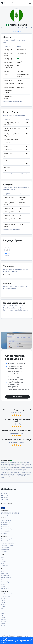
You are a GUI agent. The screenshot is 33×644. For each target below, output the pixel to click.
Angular (3, 604)
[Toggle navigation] (29, 2)
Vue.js (2, 611)
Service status (5, 588)
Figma (2, 615)
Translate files (5, 541)
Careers (3, 586)
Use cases (4, 551)
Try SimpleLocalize (22, 641)
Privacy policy (5, 575)
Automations (4, 524)
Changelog (4, 533)
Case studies (4, 565)
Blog (2, 557)
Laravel (3, 602)
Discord (5, 497)
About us (3, 571)
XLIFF (2, 613)
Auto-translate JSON (6, 539)
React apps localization (7, 543)
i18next (3, 617)
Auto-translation (5, 522)
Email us (5, 499)
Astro (2, 609)
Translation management (8, 545)
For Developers (5, 547)
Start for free (17, 397)
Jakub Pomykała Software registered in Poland (19, 635)
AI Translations (5, 527)
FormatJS (3, 619)
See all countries (16, 31)
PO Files (3, 600)
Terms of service (5, 580)
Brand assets (4, 573)
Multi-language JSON (7, 594)
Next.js (3, 606)
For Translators (5, 549)
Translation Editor (6, 520)
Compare (3, 561)
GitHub (5, 493)
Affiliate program (6, 577)
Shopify (3, 626)
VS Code (3, 621)
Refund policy (5, 582)
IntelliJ (3, 624)
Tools (2, 559)
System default (7, 503)
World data (4, 563)
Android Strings (5, 596)
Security (3, 584)
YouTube (5, 495)
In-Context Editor (6, 531)
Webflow (3, 628)
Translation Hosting (6, 529)
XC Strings (4, 598)
